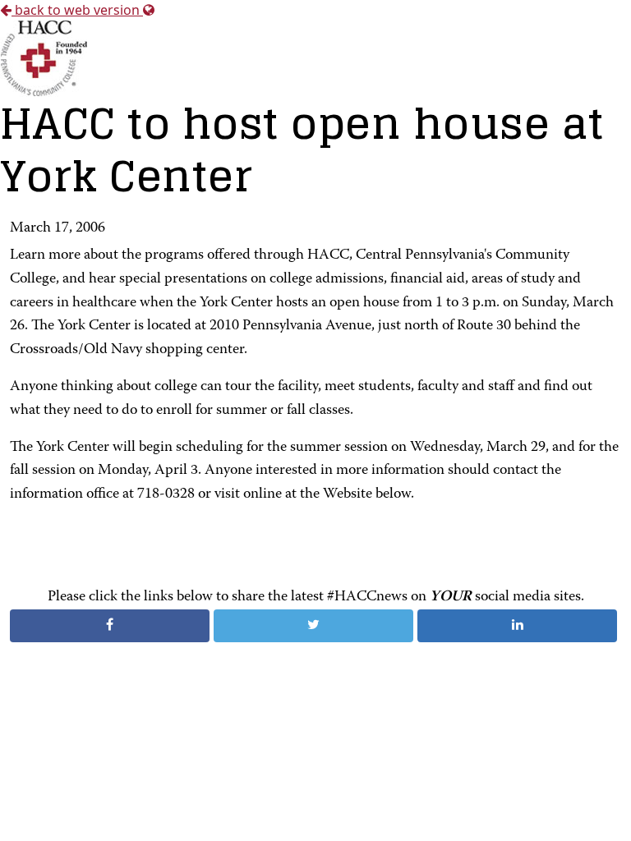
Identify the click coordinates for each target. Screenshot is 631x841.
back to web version (77, 10)
